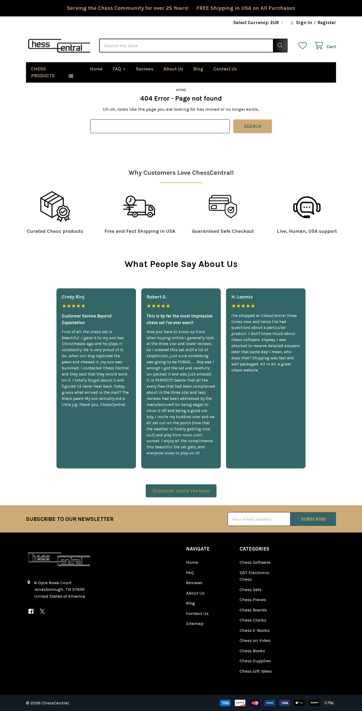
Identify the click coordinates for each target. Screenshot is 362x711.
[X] (42, 611)
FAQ (117, 68)
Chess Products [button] (43, 72)
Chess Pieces (253, 599)
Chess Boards (253, 609)
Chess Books (252, 650)
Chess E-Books (255, 630)
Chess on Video (255, 640)
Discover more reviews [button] (181, 491)
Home (96, 68)
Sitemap (195, 623)
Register (326, 22)
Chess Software (255, 562)
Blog (198, 68)
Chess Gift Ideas (256, 671)
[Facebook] (31, 611)
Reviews (144, 68)
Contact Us (225, 68)
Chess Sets (251, 589)
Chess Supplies (255, 660)
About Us (173, 68)
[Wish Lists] (304, 46)
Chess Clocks (253, 620)
